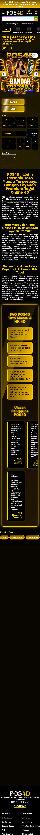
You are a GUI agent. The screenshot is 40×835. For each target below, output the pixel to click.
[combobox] (18, 19)
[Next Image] (36, 74)
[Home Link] (15, 12)
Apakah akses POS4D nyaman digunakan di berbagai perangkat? (20, 375)
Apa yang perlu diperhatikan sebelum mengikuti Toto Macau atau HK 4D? (19, 392)
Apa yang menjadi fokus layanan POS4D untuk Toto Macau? (19, 333)
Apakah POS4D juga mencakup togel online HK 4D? (20, 347)
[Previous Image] (4, 74)
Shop (3, 13)
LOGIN (13, 109)
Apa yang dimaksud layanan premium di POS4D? (19, 361)
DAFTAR (13, 102)
